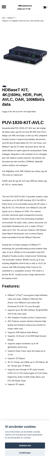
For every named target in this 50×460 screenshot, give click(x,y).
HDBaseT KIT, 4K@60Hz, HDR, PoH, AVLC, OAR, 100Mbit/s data (23, 21)
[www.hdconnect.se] (25, 5)
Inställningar (25, 453)
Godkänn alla (25, 445)
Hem (3, 18)
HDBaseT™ (11, 18)
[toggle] (5, 7)
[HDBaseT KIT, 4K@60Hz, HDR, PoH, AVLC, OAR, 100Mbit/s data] (25, 55)
